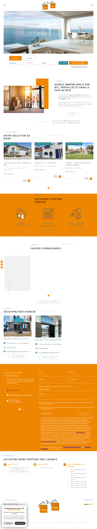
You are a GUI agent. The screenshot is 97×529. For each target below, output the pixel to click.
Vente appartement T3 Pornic (78, 474)
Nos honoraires (49, 522)
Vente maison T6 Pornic (79, 483)
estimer (63, 99)
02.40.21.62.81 (11, 347)
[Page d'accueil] (48, 5)
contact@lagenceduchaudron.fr (49, 353)
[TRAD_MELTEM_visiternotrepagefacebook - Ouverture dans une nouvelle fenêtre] (2, 261)
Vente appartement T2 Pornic (78, 470)
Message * (43, 394)
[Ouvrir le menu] (92, 5)
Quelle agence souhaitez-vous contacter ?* (57, 386)
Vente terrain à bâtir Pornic (20, 472)
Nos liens (74, 522)
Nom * (41, 372)
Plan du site (56, 522)
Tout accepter (20, 523)
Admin (70, 522)
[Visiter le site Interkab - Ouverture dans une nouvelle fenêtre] (88, 504)
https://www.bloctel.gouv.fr (48, 441)
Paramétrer (8, 523)
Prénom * (72, 372)
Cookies (86, 522)
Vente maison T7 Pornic (79, 485)
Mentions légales (64, 522)
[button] (48, 188)
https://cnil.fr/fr (80, 432)
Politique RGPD (80, 522)
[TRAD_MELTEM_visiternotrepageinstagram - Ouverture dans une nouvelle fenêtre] (2, 264)
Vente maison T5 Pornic (79, 481)
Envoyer (85, 413)
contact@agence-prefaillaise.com (18, 352)
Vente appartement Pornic (20, 468)
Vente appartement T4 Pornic (78, 478)
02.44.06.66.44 (43, 348)
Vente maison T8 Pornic (79, 487)
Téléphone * (73, 379)
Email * (42, 379)
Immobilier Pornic (47, 468)
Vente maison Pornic (18, 470)
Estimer (29, 58)
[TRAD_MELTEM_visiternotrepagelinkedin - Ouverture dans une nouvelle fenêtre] (2, 267)
